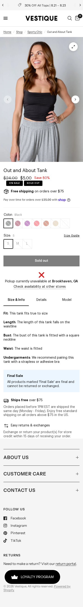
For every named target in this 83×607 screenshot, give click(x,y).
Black (8, 223)
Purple (27, 223)
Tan (55, 223)
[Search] (70, 18)
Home (7, 32)
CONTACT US (19, 490)
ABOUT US (16, 457)
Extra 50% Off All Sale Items (49, 5)
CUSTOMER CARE (24, 474)
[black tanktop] (73, 46)
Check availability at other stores (40, 286)
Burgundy (18, 223)
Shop (19, 32)
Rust (46, 223)
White (65, 223)
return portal (66, 563)
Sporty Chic (34, 32)
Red (37, 223)
